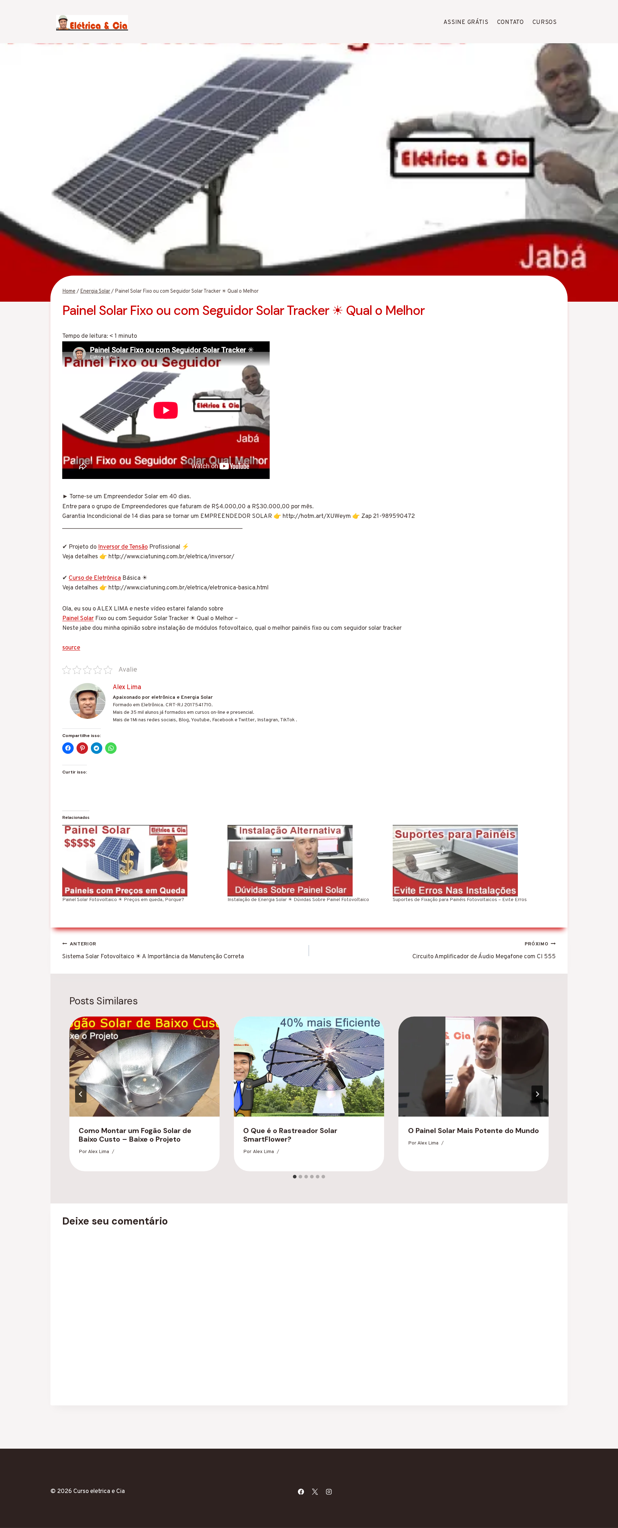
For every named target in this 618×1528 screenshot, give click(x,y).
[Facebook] (301, 1492)
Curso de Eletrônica (95, 578)
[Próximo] (537, 1094)
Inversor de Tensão (123, 547)
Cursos (545, 22)
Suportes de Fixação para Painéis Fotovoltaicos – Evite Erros (460, 900)
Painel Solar (78, 619)
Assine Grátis (466, 22)
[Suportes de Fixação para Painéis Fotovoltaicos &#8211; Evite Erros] (472, 860)
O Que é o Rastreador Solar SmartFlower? (290, 1135)
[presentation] (144, 1067)
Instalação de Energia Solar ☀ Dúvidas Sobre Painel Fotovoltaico (298, 900)
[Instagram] (329, 1492)
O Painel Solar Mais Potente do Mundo (473, 1130)
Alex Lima (98, 1152)
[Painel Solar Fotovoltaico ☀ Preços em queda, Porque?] (141, 860)
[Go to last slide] (81, 1094)
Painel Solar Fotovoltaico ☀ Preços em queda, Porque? (123, 900)
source (71, 648)
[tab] (294, 1176)
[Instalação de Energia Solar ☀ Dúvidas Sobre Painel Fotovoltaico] (306, 860)
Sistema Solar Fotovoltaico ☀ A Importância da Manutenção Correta (153, 951)
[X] (315, 1492)
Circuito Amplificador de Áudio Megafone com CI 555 (484, 951)
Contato (510, 22)
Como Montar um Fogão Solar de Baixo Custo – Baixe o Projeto (135, 1135)
